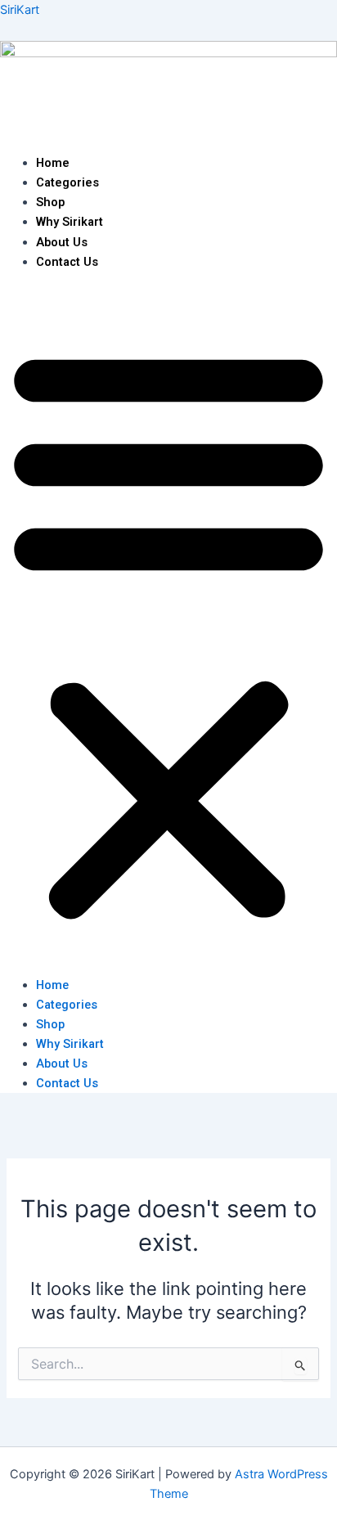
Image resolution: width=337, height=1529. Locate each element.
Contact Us (67, 261)
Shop (50, 202)
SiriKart (19, 9)
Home (53, 162)
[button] (168, 632)
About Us (62, 242)
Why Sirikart (69, 221)
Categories (67, 182)
